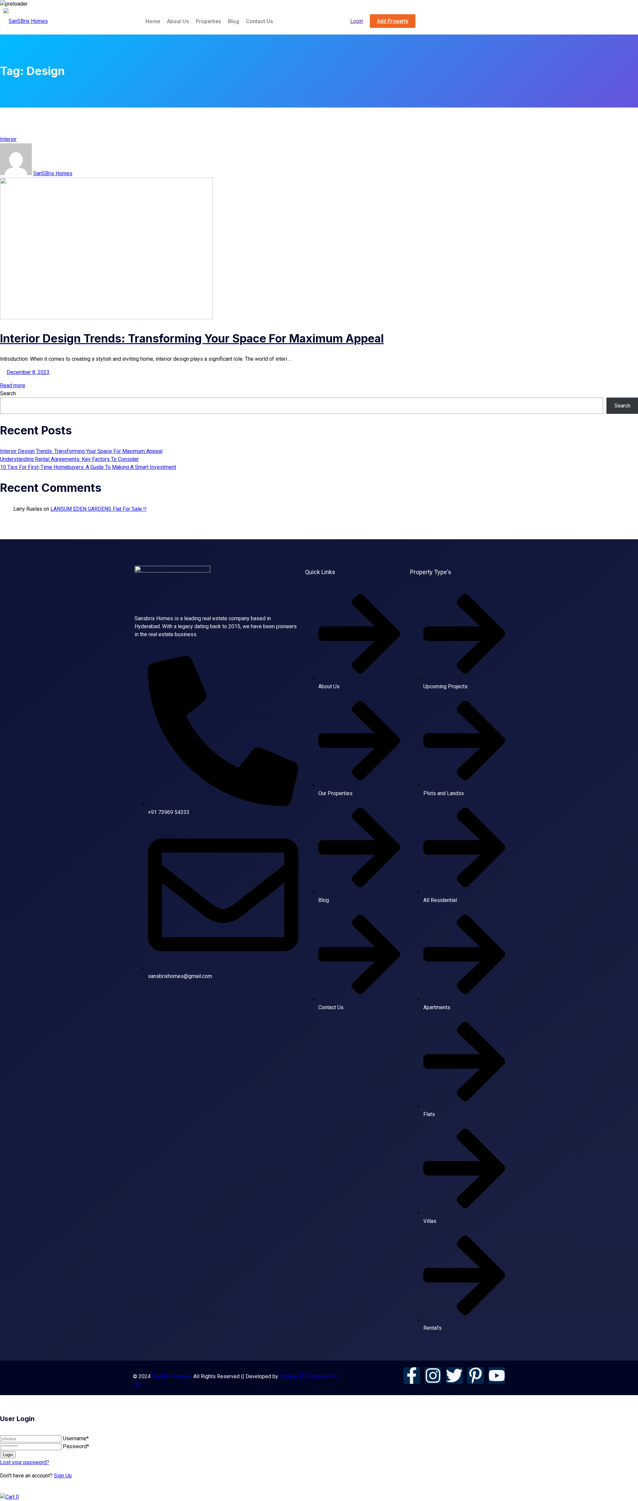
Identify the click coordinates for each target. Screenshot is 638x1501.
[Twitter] (454, 1375)
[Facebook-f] (411, 1375)
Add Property (392, 21)
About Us (178, 21)
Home (153, 21)
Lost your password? (24, 1462)
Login (356, 21)
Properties (208, 21)
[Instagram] (433, 1375)
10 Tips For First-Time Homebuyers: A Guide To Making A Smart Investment (88, 467)
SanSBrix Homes (52, 173)
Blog (233, 21)
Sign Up (63, 1475)
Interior (8, 139)
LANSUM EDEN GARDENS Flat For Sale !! (99, 509)
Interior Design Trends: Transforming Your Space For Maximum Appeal (81, 451)
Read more (12, 385)
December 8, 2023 (28, 372)
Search (8, 393)
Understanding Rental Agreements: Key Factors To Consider (69, 459)
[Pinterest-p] (475, 1375)
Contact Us (259, 21)
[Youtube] (496, 1375)
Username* (76, 1438)
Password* (76, 1446)
